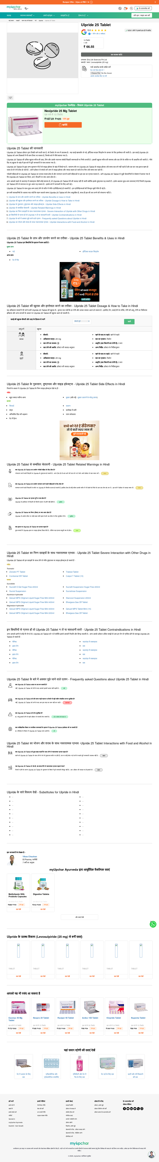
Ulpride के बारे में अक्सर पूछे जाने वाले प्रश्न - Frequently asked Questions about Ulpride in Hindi (47, 218)
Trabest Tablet (72, 571)
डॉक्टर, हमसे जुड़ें (98, 1105)
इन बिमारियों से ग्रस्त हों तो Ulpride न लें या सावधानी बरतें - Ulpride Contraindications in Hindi (45, 214)
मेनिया (14, 641)
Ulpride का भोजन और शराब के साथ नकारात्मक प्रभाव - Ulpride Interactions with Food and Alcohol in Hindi (52, 222)
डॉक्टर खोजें (69, 1122)
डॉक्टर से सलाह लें (71, 1108)
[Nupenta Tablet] (141, 1006)
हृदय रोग (15, 645)
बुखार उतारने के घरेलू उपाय (87, 397)
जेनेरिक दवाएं (69, 1115)
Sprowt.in (12, 1119)
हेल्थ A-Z (82, 15)
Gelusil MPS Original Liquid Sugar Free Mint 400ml (31, 602)
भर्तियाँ (10, 1115)
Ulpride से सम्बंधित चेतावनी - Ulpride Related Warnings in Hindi (35, 207)
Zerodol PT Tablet (17, 571)
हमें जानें (11, 1101)
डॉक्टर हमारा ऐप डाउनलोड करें (102, 1112)
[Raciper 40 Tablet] (67, 1006)
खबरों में (11, 1108)
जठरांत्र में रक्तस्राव (90, 641)
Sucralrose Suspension (76, 591)
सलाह (9, 15)
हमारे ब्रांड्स (47, 15)
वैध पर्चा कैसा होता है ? (97, 70)
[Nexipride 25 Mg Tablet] (25, 125)
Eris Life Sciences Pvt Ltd (97, 59)
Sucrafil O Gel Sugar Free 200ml (23, 586)
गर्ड (13, 251)
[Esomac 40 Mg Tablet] (18, 1006)
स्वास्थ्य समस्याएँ (26, 15)
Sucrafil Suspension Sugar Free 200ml (83, 586)
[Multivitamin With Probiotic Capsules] (18, 883)
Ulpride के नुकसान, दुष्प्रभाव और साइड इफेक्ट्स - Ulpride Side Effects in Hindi (40, 204)
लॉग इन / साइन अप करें (142, 15)
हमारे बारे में (11, 1105)
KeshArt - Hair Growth (16, 1126)
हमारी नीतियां (41, 1101)
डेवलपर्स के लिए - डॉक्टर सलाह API (75, 1129)
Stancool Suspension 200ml (78, 597)
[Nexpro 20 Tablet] (43, 1006)
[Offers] (120, 8)
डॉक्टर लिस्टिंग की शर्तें (100, 1108)
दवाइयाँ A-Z (65, 15)
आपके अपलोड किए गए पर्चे (98, 76)
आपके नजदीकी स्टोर (71, 1119)
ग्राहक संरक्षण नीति (42, 1115)
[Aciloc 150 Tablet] (92, 1006)
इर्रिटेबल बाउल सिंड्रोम (91, 251)
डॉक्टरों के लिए (98, 1101)
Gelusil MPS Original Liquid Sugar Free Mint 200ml (31, 597)
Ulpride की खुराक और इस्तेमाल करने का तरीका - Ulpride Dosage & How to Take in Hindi (44, 200)
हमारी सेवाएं (69, 1101)
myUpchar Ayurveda (15, 1122)
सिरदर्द (11, 405)
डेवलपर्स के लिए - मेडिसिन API (74, 1133)
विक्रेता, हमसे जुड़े (70, 1126)
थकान (68, 405)
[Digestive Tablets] (43, 883)
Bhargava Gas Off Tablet (77, 602)
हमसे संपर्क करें (13, 1112)
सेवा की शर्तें (40, 1108)
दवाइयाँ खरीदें (69, 1105)
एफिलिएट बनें (69, 1136)
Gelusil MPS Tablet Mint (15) (78, 608)
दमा (84, 645)
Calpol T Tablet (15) (74, 576)
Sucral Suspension (17, 591)
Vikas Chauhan (30, 856)
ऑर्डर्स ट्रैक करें (70, 1112)
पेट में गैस (15, 259)
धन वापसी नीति (41, 1112)
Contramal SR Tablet (18, 576)
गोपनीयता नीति (41, 1105)
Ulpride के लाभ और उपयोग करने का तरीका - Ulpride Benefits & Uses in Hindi (39, 197)
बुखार (68, 397)
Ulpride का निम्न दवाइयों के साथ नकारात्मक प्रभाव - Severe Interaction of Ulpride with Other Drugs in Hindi (52, 211)
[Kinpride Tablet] (116, 1006)
